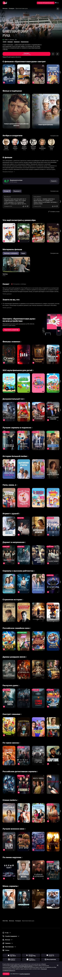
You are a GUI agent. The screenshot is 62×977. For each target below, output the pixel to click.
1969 (6, 39)
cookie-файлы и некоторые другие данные (21, 965)
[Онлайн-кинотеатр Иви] (5, 3)
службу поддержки (25, 973)
